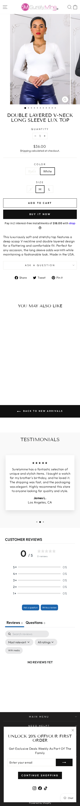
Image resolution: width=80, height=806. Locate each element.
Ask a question (40, 265)
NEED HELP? (39, 725)
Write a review (49, 607)
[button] (40, 567)
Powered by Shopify (40, 802)
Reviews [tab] (15, 622)
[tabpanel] (40, 666)
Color (40, 164)
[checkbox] (14, 650)
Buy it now (40, 214)
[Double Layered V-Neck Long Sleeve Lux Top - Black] (15, 383)
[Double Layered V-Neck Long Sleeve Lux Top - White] (19, 383)
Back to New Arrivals (42, 411)
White (47, 171)
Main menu (39, 716)
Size (40, 182)
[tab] (35, 623)
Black (32, 171)
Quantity (40, 129)
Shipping (25, 150)
